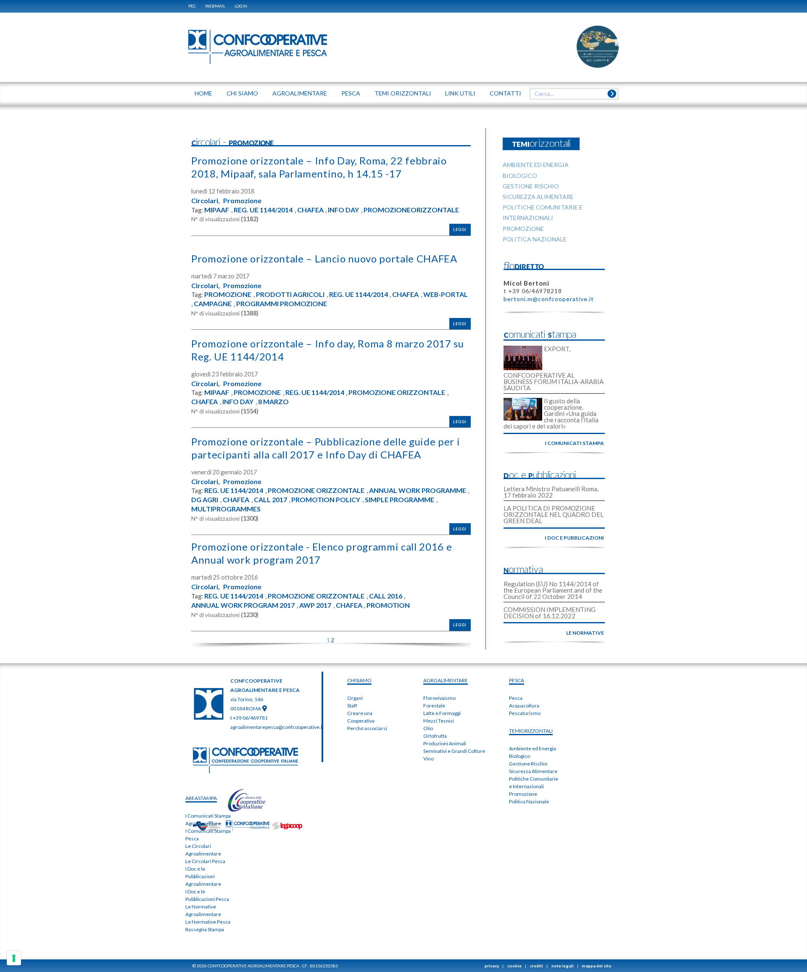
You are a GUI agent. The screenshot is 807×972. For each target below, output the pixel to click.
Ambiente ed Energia (532, 748)
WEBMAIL (215, 5)
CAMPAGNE (213, 303)
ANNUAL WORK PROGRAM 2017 (243, 605)
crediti (536, 965)
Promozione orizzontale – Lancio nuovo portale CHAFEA (324, 258)
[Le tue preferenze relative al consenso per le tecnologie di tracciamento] (14, 958)
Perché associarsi (367, 728)
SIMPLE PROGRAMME (399, 499)
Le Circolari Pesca (205, 861)
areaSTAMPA (201, 798)
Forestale (434, 705)
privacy (492, 965)
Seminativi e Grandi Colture (454, 751)
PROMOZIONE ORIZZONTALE (396, 392)
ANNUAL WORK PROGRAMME (417, 490)
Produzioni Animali (444, 743)
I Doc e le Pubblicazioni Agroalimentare (203, 876)
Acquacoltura (524, 705)
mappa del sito (597, 965)
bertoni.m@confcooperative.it (549, 298)
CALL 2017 (270, 499)
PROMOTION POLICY (325, 499)
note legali (562, 965)
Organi (355, 698)
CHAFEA (310, 210)
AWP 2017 (315, 605)
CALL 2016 (385, 596)
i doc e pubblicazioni (574, 538)
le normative (585, 633)
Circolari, (205, 200)
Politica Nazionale (529, 801)
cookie (514, 965)
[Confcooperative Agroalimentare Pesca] (257, 46)
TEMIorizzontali (531, 731)
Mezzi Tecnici (438, 721)
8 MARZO (273, 401)
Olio (428, 728)
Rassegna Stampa (204, 929)
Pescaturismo (525, 713)
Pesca (515, 698)
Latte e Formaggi (442, 713)
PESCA (516, 680)
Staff (352, 705)
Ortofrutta (435, 736)
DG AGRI (204, 499)
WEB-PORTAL (445, 294)
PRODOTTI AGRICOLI (290, 294)
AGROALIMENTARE (445, 680)
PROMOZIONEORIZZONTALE (411, 210)
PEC (192, 5)
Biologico (519, 756)
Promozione (242, 200)
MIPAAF (216, 210)
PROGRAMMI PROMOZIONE (281, 303)
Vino (428, 758)
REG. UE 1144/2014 (263, 210)
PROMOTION (388, 605)
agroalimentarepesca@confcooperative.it (277, 727)
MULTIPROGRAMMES (226, 509)
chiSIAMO (359, 680)
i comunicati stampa (574, 443)
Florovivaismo (439, 698)
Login (241, 5)
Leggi (460, 229)
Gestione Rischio (528, 763)
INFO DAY (343, 210)
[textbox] (571, 94)
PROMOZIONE (227, 294)
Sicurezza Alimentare (533, 771)
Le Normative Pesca (207, 922)
